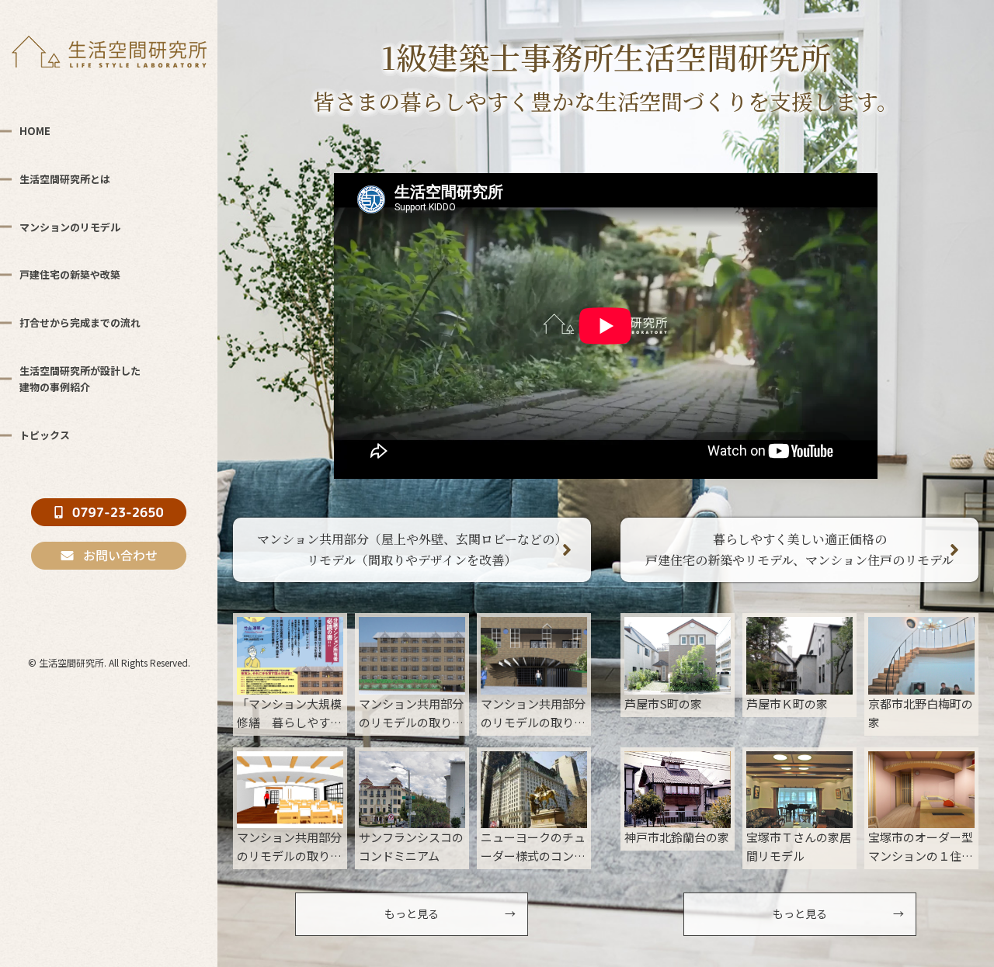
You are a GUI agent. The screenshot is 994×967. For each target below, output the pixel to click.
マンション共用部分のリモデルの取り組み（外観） (411, 713)
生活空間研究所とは (64, 179)
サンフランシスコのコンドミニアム (411, 846)
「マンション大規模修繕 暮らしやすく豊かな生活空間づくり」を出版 (289, 713)
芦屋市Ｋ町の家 (787, 703)
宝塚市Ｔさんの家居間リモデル (798, 846)
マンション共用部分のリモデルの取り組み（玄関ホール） (289, 847)
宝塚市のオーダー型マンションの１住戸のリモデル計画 (920, 847)
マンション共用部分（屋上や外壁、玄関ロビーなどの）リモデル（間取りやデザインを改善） (412, 549)
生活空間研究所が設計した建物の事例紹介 (80, 379)
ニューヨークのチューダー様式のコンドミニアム (533, 847)
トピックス (44, 435)
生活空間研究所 (71, 662)
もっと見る (411, 913)
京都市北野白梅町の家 (920, 712)
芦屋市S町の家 (663, 703)
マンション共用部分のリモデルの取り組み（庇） (533, 713)
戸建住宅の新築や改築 (69, 274)
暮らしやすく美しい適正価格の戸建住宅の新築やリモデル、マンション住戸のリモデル (799, 549)
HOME (34, 130)
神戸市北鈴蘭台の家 (676, 837)
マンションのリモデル (69, 227)
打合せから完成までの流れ (80, 322)
